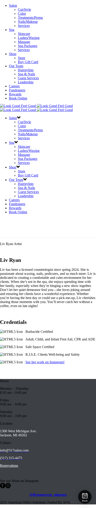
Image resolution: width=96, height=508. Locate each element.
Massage (24, 42)
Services (24, 26)
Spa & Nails (26, 74)
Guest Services (28, 78)
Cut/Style (24, 9)
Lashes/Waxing (29, 38)
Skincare (24, 34)
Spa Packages (27, 46)
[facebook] (2, 487)
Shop (12, 54)
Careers (14, 86)
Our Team (16, 66)
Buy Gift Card (28, 62)
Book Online (18, 98)
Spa (11, 30)
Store (21, 58)
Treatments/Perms (30, 17)
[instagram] (8, 487)
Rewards (15, 94)
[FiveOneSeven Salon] (36, 108)
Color (22, 13)
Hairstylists (25, 70)
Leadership (25, 82)
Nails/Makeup (28, 22)
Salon (13, 5)
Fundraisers (17, 90)
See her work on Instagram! (45, 362)
